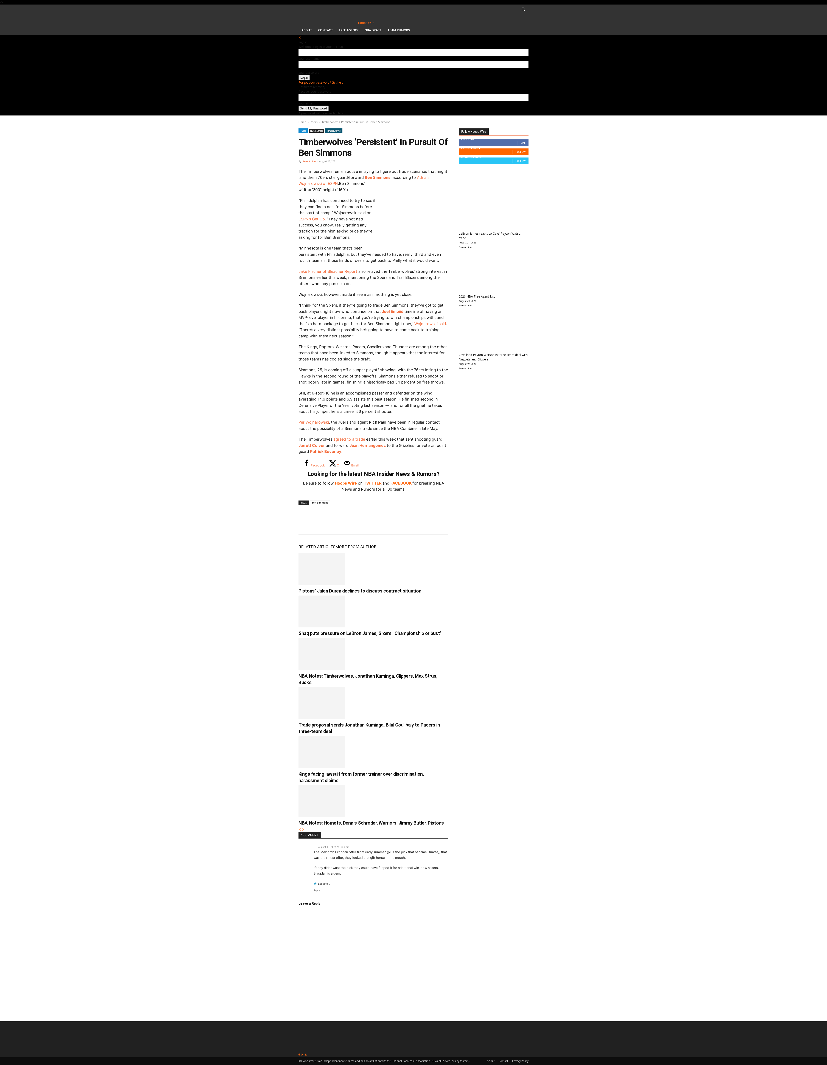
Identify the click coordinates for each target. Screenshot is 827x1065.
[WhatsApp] (333, 523)
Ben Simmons (377, 177)
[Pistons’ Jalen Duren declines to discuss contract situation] (321, 569)
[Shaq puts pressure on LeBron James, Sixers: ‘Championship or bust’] (321, 611)
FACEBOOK (401, 483)
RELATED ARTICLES (316, 546)
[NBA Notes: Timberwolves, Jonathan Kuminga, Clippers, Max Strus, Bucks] (321, 654)
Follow (520, 151)
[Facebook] (304, 523)
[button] (523, 10)
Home (302, 122)
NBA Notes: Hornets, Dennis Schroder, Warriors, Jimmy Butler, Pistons (371, 823)
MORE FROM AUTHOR (355, 546)
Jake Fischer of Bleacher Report (327, 271)
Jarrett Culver (311, 445)
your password (308, 72)
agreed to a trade (349, 439)
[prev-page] (300, 830)
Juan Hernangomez (368, 445)
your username (309, 58)
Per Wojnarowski (313, 422)
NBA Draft (373, 30)
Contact (325, 30)
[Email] (361, 523)
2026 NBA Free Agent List (477, 296)
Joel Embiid (392, 311)
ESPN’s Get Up (311, 219)
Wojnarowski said (430, 323)
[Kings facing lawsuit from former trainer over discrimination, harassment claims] (321, 752)
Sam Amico (309, 161)
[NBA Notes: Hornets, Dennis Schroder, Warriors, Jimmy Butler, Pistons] (321, 801)
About (307, 30)
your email (305, 103)
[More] (376, 523)
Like (523, 142)
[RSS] (302, 1055)
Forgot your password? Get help (320, 82)
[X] (319, 523)
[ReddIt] (347, 523)
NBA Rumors (316, 130)
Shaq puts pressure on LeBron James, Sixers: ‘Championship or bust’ (369, 633)
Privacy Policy (520, 1061)
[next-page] (303, 830)
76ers (314, 122)
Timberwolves (333, 130)
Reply (317, 890)
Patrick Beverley (325, 451)
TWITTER (373, 483)
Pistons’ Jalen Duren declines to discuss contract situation (359, 591)
